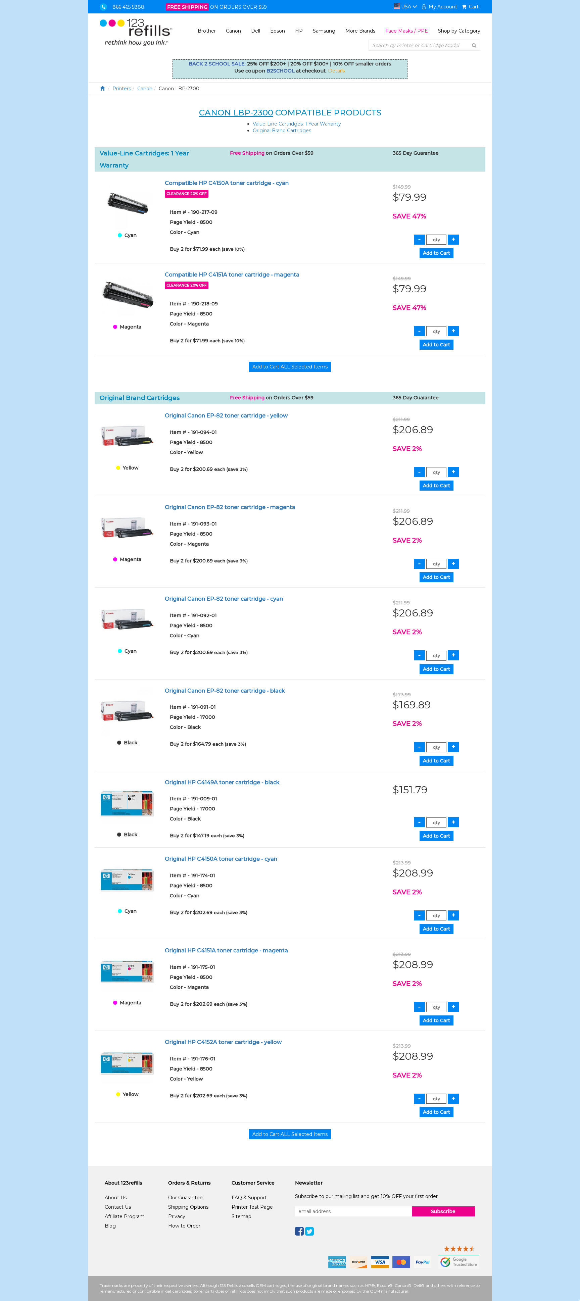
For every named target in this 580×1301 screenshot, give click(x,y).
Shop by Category (459, 31)
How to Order (184, 1226)
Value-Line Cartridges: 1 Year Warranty (297, 124)
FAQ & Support (249, 1198)
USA (406, 7)
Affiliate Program (125, 1216)
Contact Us (118, 1207)
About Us (116, 1198)
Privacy (176, 1216)
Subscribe (443, 1211)
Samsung (324, 31)
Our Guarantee (185, 1198)
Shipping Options (188, 1207)
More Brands (360, 31)
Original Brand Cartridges (282, 131)
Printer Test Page (252, 1207)
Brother (207, 31)
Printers (121, 89)
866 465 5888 (128, 7)
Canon (233, 31)
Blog (110, 1226)
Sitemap (241, 1216)
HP (299, 31)
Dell (255, 31)
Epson (277, 31)
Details (336, 71)
